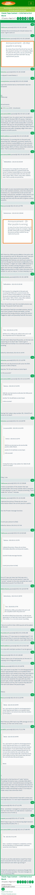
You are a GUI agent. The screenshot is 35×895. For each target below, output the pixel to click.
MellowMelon (5, 136)
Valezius (3, 72)
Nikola (3, 666)
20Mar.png (5, 108)
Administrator (5, 38)
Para (2, 206)
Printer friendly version (8, 894)
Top (32, 24)
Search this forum (7, 892)
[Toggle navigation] (31, 3)
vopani (3, 818)
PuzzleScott (5, 633)
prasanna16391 (6, 114)
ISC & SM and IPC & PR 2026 (17, 10)
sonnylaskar (5, 81)
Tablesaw (4, 27)
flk (2, 805)
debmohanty (5, 277)
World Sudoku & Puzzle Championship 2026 (17, 8)
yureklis (3, 729)
